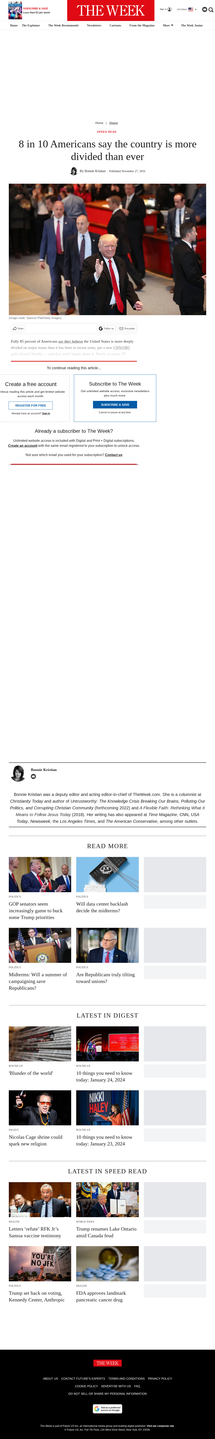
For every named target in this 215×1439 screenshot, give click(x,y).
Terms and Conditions (126, 1378)
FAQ (137, 1386)
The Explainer (31, 25)
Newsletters (94, 25)
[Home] (13, 25)
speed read (107, 132)
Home (99, 123)
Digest (113, 123)
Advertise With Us (116, 1386)
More (166, 25)
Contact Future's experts (83, 1378)
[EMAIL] (34, 776)
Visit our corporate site (160, 1426)
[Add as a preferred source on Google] (107, 1408)
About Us (50, 1378)
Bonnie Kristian (95, 171)
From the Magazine (142, 25)
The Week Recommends (63, 25)
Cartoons (115, 25)
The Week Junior (192, 25)
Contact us (113, 455)
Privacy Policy (160, 1378)
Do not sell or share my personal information (107, 1393)
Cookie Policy (86, 1386)
